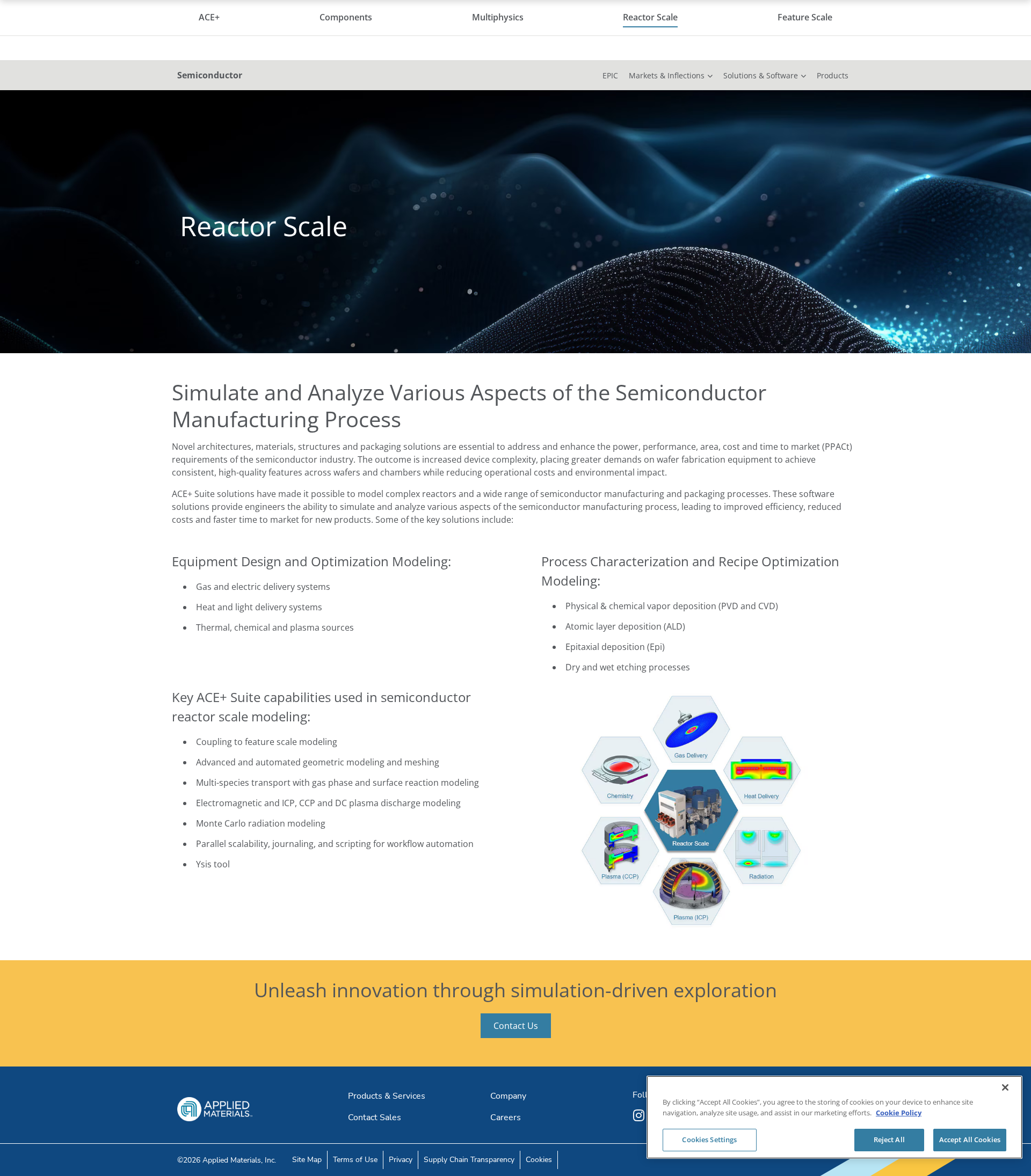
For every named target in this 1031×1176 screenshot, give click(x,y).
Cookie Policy (898, 1112)
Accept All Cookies (969, 1139)
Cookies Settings (709, 1139)
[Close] (1005, 1087)
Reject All (889, 1139)
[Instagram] (640, 1115)
